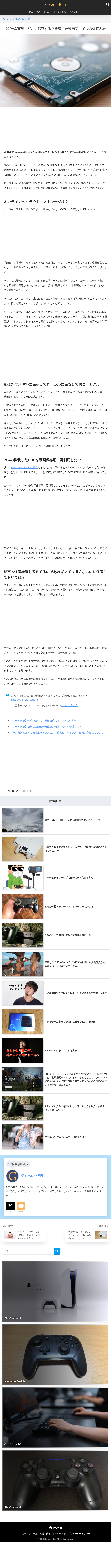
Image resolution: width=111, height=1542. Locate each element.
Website (21, 1211)
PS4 (38, 12)
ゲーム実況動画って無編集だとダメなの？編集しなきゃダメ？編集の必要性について (57, 732)
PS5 (31, 12)
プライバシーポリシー (79, 1533)
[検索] (57, 1251)
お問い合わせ (59, 1533)
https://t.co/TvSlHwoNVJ (24, 699)
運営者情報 (45, 1533)
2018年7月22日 (69, 705)
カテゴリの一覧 (29, 1533)
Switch (47, 12)
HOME (57, 1527)
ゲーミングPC (59, 12)
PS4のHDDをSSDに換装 (24, 467)
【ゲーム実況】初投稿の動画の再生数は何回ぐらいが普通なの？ (46, 726)
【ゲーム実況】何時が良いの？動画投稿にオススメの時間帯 (43, 720)
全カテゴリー (76, 12)
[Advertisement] (55, 235)
